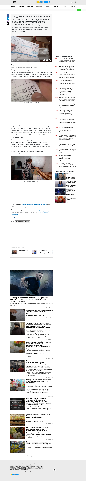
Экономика (39, 6)
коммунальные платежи (22, 221)
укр (10, 2)
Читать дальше (31, 456)
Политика (30, 6)
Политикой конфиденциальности (48, 9)
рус (15, 2)
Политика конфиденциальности (17, 471)
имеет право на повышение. (40, 207)
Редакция (32, 471)
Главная (13, 6)
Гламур (56, 6)
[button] (11, 252)
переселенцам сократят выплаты (38, 210)
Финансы (47, 6)
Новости (21, 6)
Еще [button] (72, 6)
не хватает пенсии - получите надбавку (34, 204)
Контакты (37, 471)
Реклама (27, 471)
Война (64, 6)
